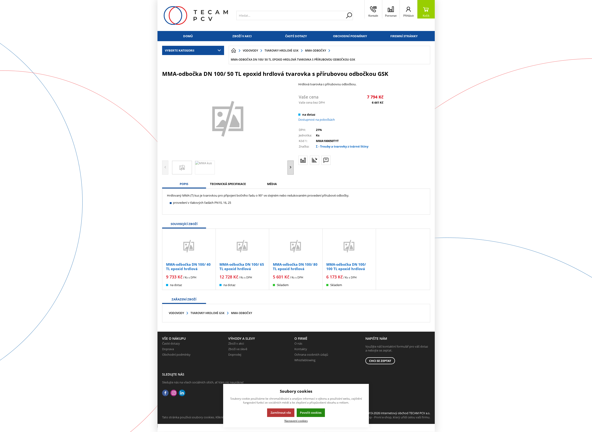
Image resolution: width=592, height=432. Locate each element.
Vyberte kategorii (179, 50)
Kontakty (300, 349)
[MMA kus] (228, 118)
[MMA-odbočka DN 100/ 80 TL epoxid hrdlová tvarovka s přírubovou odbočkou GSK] (296, 245)
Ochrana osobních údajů (311, 354)
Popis (184, 184)
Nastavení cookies (296, 421)
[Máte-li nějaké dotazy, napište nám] (326, 160)
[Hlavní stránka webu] (233, 50)
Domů (188, 36)
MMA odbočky (241, 313)
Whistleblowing (304, 360)
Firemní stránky (404, 36)
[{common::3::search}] (349, 15)
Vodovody (176, 313)
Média (272, 184)
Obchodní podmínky (350, 36)
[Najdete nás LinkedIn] (182, 393)
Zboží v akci (242, 36)
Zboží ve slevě (237, 349)
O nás (298, 343)
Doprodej (234, 354)
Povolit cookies (310, 412)
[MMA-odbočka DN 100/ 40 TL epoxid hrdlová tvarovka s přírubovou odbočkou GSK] (189, 245)
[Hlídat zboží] (314, 160)
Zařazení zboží (184, 299)
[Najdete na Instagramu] (173, 393)
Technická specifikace (228, 184)
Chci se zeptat (380, 361)
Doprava (168, 349)
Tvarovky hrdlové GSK (208, 313)
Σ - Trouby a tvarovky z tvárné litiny (342, 146)
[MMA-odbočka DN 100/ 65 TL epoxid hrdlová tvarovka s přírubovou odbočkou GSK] (242, 245)
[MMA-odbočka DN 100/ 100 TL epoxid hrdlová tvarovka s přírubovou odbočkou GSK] (349, 245)
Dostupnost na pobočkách (316, 119)
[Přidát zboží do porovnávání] (303, 160)
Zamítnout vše (281, 412)
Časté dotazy (296, 36)
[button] (290, 167)
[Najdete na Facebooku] (165, 393)
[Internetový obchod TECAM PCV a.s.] (195, 15)
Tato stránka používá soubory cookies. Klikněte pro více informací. (207, 417)
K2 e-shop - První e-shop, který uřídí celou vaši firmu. (394, 417)
